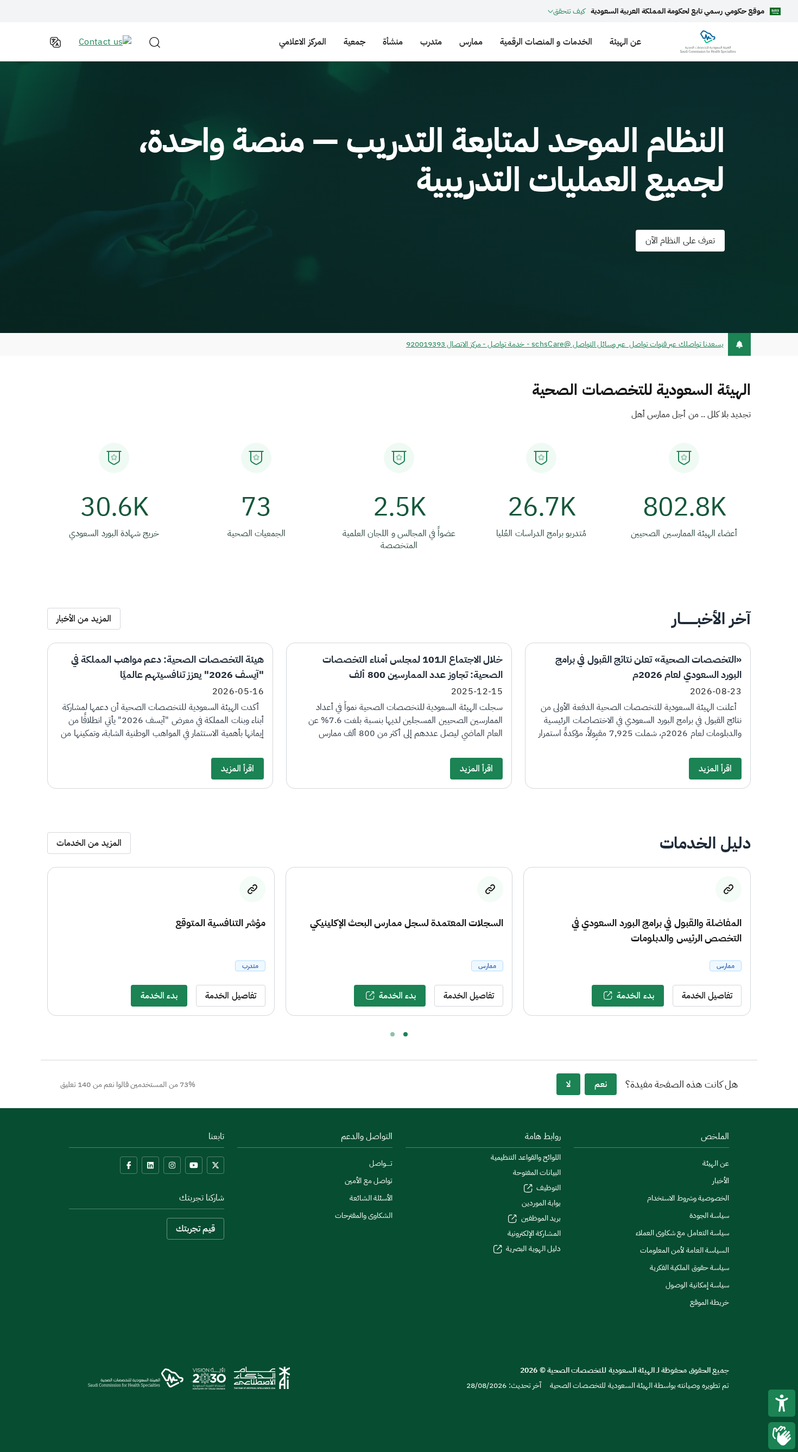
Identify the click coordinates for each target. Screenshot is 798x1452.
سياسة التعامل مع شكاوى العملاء (682, 1233)
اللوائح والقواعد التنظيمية (526, 1157)
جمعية (354, 41)
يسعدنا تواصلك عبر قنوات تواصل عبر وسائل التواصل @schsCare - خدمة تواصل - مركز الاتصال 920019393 (565, 344)
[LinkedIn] (150, 1165)
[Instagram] (172, 1165)
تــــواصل (380, 1163)
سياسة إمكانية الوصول (697, 1285)
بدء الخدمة (635, 995)
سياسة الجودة (709, 1215)
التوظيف (548, 1187)
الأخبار (720, 1180)
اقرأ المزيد (715, 768)
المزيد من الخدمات (89, 843)
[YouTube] (193, 1165)
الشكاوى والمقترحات (363, 1215)
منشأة (393, 41)
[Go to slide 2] (392, 1034)
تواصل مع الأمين (368, 1180)
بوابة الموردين (541, 1203)
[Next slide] (760, 942)
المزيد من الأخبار (83, 618)
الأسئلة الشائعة (371, 1198)
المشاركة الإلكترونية (534, 1233)
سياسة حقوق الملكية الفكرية (689, 1267)
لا (568, 1084)
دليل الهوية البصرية (532, 1248)
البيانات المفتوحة (537, 1172)
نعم (600, 1084)
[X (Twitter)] (215, 1165)
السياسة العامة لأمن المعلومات (684, 1250)
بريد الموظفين (540, 1218)
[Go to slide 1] (405, 1034)
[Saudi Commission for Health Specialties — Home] (707, 41)
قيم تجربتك (195, 1228)
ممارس (471, 41)
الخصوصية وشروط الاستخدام (688, 1198)
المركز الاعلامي (302, 41)
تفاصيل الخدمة (707, 995)
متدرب (431, 41)
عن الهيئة (625, 41)
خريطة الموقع (709, 1302)
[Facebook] (128, 1165)
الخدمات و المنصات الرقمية (546, 41)
